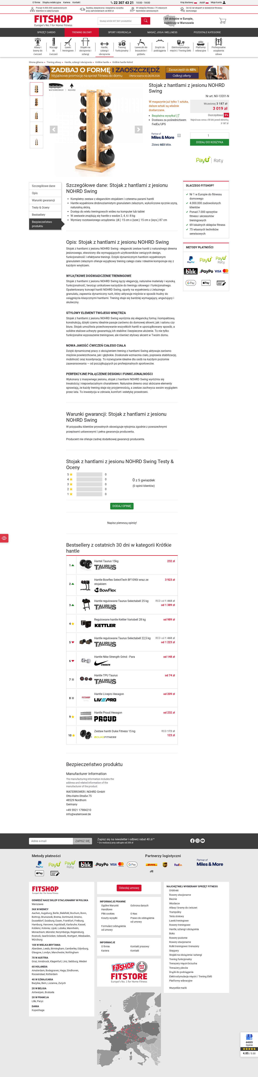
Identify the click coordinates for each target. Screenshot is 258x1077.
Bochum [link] (74, 913)
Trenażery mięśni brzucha (183, 963)
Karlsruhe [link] (71, 924)
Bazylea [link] (36, 983)
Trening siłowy (82, 32)
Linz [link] (65, 961)
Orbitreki (173, 890)
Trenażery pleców (178, 967)
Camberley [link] (71, 948)
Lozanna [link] (52, 983)
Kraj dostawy (186, 2)
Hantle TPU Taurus (106, 675)
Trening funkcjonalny (180, 959)
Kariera (66, 2)
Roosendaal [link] (38, 974)
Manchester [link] (58, 952)
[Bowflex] (105, 590)
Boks (172, 933)
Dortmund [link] (67, 917)
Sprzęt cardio (46, 32)
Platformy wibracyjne (180, 980)
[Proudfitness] (105, 718)
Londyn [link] (46, 952)
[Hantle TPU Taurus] (86, 679)
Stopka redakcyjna (51, 2)
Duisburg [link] (49, 920)
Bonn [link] (83, 913)
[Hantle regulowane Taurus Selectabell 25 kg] (86, 604)
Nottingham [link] (72, 952)
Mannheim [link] (72, 928)
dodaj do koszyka (209, 142)
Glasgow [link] (36, 952)
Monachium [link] (38, 932)
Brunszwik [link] (47, 917)
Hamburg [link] (37, 924)
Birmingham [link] (57, 948)
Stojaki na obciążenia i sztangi (185, 954)
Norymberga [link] (63, 932)
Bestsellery (38, 214)
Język (202, 2)
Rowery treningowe (179, 924)
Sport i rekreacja (119, 32)
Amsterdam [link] (38, 970)
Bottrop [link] (36, 917)
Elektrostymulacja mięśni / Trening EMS (190, 976)
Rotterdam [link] (52, 974)
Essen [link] (58, 920)
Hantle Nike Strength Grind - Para (114, 656)
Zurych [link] (62, 983)
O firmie (36, 2)
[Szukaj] (145, 21)
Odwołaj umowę (129, 888)
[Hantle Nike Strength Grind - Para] (86, 660)
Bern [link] (44, 983)
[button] (36, 88)
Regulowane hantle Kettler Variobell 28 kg (120, 619)
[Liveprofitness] (105, 700)
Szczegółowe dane (43, 186)
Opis (35, 193)
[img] (179, 135)
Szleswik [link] (61, 935)
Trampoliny (175, 912)
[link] (177, 115)
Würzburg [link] (37, 939)
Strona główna (36, 62)
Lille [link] (34, 1001)
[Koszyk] (223, 21)
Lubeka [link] (62, 928)
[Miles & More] (210, 862)
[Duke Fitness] (105, 737)
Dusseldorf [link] (38, 920)
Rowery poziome (178, 937)
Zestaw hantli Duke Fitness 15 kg (114, 731)
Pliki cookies (107, 913)
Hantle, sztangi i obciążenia (78, 62)
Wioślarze (174, 903)
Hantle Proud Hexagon (108, 712)
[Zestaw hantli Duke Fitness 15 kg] (86, 735)
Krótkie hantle (102, 62)
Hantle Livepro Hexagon (109, 694)
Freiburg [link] (79, 920)
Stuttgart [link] (72, 935)
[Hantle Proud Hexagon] (86, 716)
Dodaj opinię (122, 506)
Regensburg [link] (77, 932)
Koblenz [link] (36, 928)
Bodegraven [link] (52, 970)
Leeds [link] (46, 948)
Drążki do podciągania (181, 972)
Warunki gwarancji (43, 200)
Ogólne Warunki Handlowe (109, 907)
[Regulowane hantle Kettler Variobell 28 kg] (86, 623)
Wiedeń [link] (83, 961)
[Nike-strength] (105, 663)
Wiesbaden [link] (84, 935)
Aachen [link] (36, 913)
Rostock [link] (36, 935)
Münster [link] (50, 932)
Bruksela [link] (49, 992)
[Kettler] (105, 625)
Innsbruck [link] (43, 961)
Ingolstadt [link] (59, 924)
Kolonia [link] (46, 928)
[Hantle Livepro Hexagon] (86, 697)
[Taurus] (105, 567)
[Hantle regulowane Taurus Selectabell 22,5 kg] (86, 642)
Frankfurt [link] (68, 920)
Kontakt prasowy (139, 946)
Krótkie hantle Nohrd (123, 62)
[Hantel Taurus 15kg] (86, 564)
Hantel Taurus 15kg (106, 561)
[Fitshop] (53, 20)
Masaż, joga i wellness (162, 32)
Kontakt (76, 2)
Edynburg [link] (83, 948)
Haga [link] (63, 970)
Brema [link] (57, 917)
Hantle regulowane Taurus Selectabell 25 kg (121, 601)
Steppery (174, 950)
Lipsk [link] (54, 928)
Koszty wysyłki (109, 918)
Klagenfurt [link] (56, 961)
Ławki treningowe (178, 920)
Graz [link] (34, 961)
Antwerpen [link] (38, 992)
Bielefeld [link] (64, 913)
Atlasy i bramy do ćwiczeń (183, 907)
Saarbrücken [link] (49, 935)
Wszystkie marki (178, 987)
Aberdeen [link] (37, 948)
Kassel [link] (81, 924)
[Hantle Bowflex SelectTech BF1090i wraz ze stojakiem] (86, 584)
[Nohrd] (62, 87)
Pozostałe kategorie (207, 32)
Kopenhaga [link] (38, 1010)
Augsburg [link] (46, 913)
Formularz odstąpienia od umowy (113, 928)
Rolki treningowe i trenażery (184, 946)
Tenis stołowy (176, 916)
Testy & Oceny (40, 207)
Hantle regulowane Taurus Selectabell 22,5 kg (122, 638)
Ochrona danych (139, 905)
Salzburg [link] (73, 961)
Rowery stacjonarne (180, 894)
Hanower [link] (48, 924)
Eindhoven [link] (72, 970)
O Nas (133, 913)
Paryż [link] (40, 1001)
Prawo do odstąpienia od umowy (142, 920)
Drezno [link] (78, 917)
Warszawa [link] (37, 904)
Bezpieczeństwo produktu (42, 224)
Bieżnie (173, 899)
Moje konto (216, 2)
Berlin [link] (56, 913)
